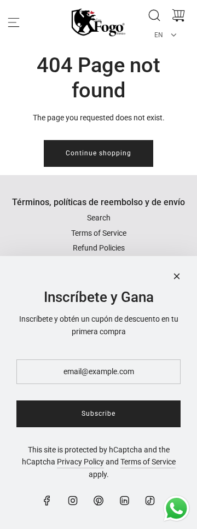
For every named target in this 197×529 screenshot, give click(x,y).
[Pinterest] (98, 501)
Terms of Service (148, 461)
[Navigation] (13, 22)
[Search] (154, 15)
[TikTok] (150, 501)
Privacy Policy (80, 461)
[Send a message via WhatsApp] (176, 508)
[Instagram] (73, 501)
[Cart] (178, 15)
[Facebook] (47, 501)
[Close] (177, 276)
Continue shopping (98, 153)
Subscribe (98, 413)
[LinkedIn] (124, 501)
